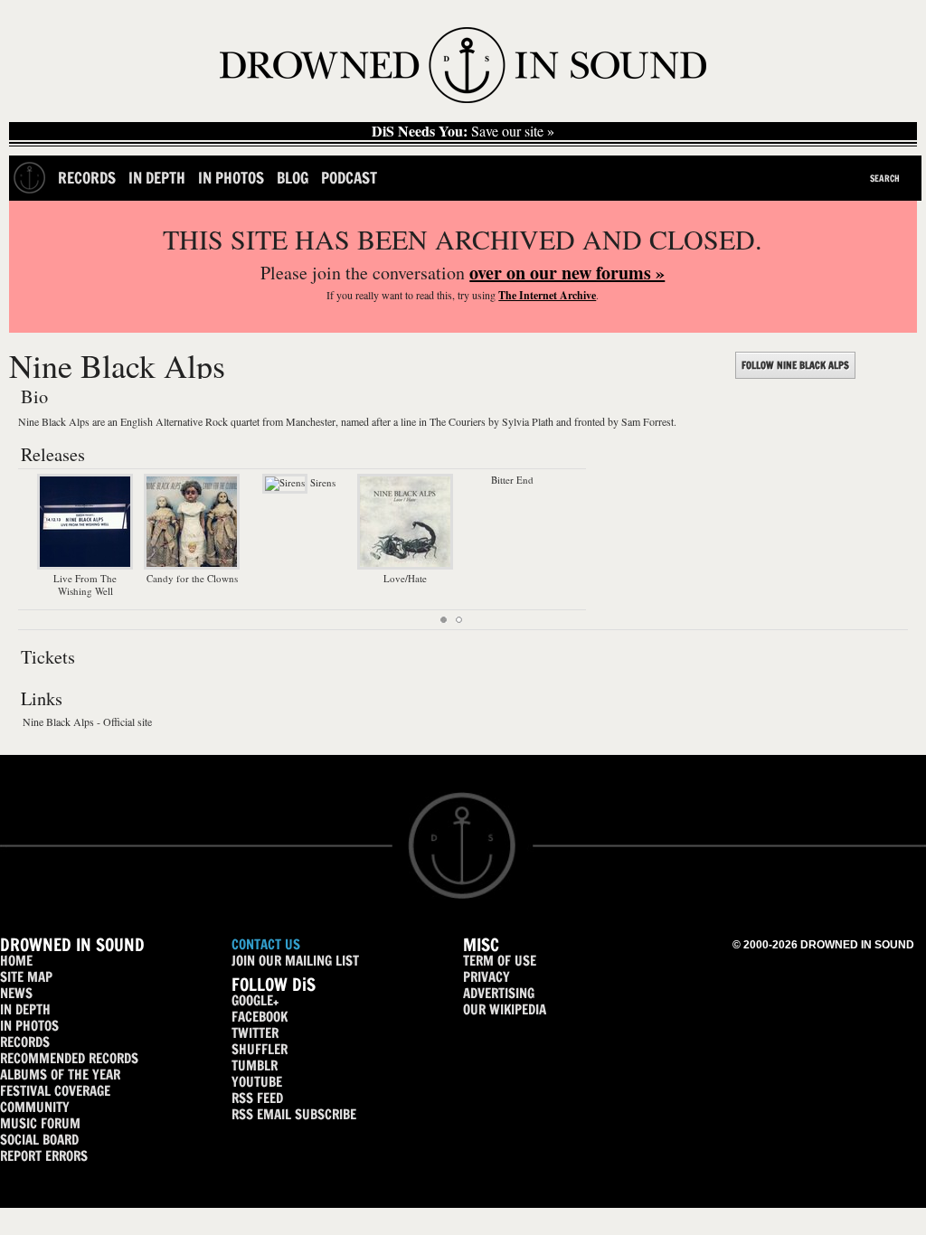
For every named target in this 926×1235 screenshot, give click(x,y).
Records (87, 177)
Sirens (321, 482)
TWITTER (255, 1032)
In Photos (231, 177)
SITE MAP (26, 976)
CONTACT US (266, 944)
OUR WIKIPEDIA (504, 1009)
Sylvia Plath (527, 421)
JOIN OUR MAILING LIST (295, 960)
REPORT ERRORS (44, 1155)
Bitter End (512, 479)
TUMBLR (255, 1065)
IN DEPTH (25, 1009)
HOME (16, 960)
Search (885, 178)
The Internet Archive (547, 295)
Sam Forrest (647, 421)
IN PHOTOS (29, 1025)
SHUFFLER (260, 1049)
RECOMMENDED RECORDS (69, 1058)
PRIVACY (486, 976)
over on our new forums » (567, 272)
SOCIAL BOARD (39, 1139)
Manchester (310, 421)
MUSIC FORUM (40, 1123)
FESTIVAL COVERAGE (55, 1090)
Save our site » (463, 131)
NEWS (16, 993)
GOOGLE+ (255, 1000)
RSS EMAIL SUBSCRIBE (294, 1114)
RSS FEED (257, 1098)
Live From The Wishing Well (85, 584)
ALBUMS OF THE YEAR (60, 1074)
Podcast (349, 177)
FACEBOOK (260, 1016)
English (136, 421)
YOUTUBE (257, 1081)
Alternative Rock (192, 421)
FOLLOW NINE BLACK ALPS (795, 365)
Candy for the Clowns (192, 578)
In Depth (156, 177)
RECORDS (25, 1041)
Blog (292, 177)
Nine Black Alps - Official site (87, 721)
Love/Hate (405, 578)
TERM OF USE (499, 960)
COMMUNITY (35, 1107)
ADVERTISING (498, 993)
